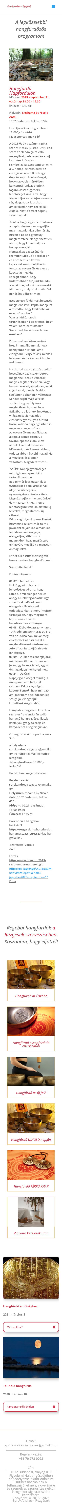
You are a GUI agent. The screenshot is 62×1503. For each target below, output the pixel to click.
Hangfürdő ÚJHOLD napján (31, 1139)
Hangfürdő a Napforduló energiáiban (31, 1044)
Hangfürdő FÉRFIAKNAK (31, 1186)
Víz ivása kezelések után (31, 1233)
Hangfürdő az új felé (31, 1092)
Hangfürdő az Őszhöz (31, 996)
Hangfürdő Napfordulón (22, 90)
